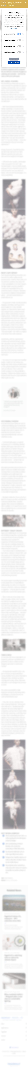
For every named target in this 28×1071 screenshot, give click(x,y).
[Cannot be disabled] (19, 34)
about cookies (13, 28)
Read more (12, 5)
